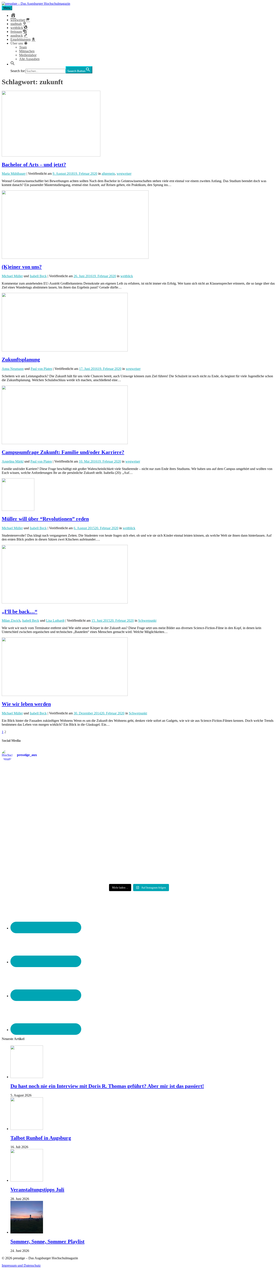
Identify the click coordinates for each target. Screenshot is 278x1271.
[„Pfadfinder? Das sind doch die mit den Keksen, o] (231, 823)
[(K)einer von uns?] (75, 257)
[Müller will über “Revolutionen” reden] (18, 509)
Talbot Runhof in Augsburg (40, 1138)
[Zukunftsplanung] (65, 350)
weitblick (126, 276)
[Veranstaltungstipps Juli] (26, 1180)
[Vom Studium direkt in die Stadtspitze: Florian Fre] (47, 783)
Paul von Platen (41, 369)
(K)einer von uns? (22, 267)
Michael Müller (12, 276)
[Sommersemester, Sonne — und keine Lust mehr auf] (47, 820)
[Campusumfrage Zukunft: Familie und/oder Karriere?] (65, 443)
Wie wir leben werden (26, 704)
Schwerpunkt (147, 620)
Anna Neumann (13, 369)
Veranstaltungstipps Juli (37, 1189)
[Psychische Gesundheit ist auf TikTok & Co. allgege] (139, 862)
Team (23, 47)
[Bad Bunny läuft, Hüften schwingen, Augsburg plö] (139, 782)
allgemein (108, 173)
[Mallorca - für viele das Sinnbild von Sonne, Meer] (231, 858)
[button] (12, 64)
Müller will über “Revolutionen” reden (45, 519)
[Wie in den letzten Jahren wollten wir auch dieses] (139, 821)
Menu (6, 8)
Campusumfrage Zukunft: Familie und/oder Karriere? (63, 452)
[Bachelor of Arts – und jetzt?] (51, 155)
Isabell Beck (38, 276)
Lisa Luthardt (55, 620)
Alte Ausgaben (29, 59)
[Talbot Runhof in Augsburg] (26, 1129)
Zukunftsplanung (21, 359)
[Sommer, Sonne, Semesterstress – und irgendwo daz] (231, 782)
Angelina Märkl (12, 461)
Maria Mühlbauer (14, 173)
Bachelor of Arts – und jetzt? (34, 164)
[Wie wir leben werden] (65, 695)
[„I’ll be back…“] (65, 602)
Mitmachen (27, 51)
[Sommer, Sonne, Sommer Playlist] (26, 1232)
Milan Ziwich (11, 620)
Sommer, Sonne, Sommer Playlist (47, 1241)
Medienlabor (27, 55)
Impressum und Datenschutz (21, 1265)
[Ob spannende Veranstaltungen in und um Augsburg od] (47, 859)
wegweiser (124, 173)
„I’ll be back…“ (19, 611)
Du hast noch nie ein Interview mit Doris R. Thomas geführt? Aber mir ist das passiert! (107, 1086)
